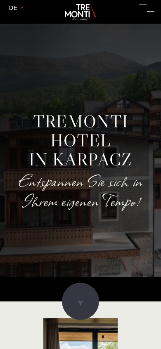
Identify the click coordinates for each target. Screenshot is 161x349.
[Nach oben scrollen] (80, 301)
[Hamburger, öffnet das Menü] (146, 8)
